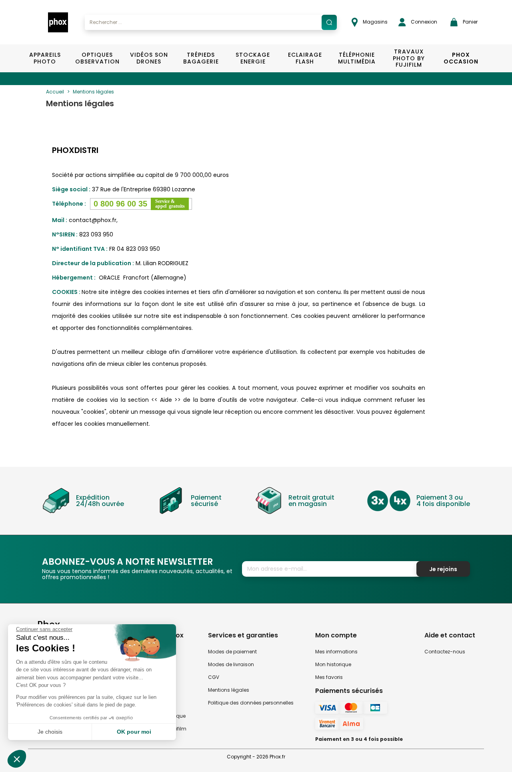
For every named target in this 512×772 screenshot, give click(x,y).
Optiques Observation (97, 58)
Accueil (55, 91)
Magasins (375, 21)
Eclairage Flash (305, 58)
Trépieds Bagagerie (201, 58)
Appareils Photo (45, 58)
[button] (16, 758)
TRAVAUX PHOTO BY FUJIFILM (409, 58)
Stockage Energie (253, 58)
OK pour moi (134, 731)
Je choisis (50, 731)
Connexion (423, 21)
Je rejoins (443, 569)
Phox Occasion (461, 58)
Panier (470, 21)
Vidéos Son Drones (149, 58)
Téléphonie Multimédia (357, 58)
